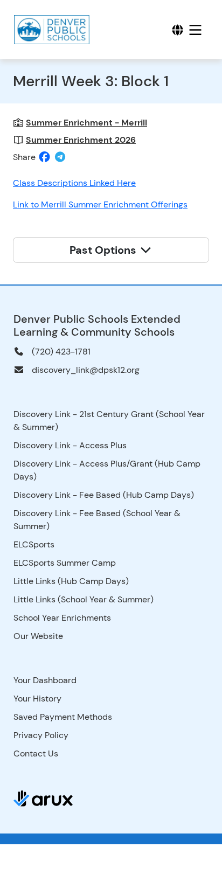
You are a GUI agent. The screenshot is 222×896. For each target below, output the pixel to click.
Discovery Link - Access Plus (70, 445)
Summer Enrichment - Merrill (86, 122)
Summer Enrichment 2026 (81, 139)
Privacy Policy (40, 735)
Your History (37, 698)
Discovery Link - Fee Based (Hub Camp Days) (103, 495)
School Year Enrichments (62, 617)
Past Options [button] (104, 250)
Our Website (38, 636)
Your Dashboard (45, 680)
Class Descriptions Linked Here (74, 183)
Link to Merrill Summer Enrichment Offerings (100, 204)
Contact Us (35, 753)
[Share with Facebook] (44, 157)
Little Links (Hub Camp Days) (71, 581)
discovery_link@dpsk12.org (86, 370)
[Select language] (177, 30)
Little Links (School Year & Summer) (83, 599)
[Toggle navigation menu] (195, 30)
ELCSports (33, 544)
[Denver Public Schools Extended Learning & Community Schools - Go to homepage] (53, 29)
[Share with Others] (60, 157)
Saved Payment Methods (62, 717)
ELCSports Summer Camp (64, 562)
